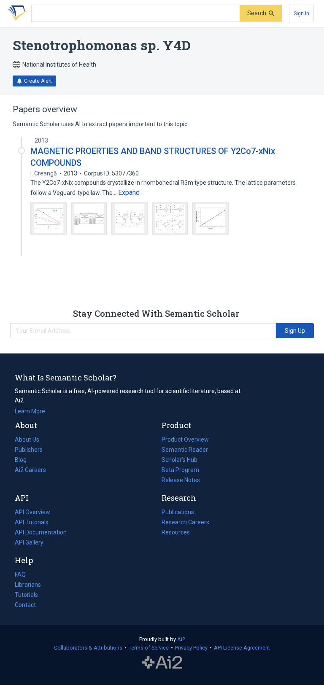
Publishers (29, 449)
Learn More (30, 411)
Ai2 (181, 639)
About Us (27, 439)
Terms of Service (149, 648)
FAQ (20, 574)
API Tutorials (32, 522)
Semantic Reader (185, 449)
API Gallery (29, 542)
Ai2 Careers (30, 471)
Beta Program (180, 470)
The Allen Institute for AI (162, 662)
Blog (24, 460)
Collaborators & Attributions (88, 648)
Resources (176, 533)
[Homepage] (16, 13)
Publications (178, 513)
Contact (25, 604)
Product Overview (185, 439)
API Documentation (41, 533)
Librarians (28, 584)
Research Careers (185, 523)
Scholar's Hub (179, 459)
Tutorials (26, 594)
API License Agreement (242, 648)
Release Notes (181, 480)
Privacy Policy (191, 648)
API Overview (32, 512)
